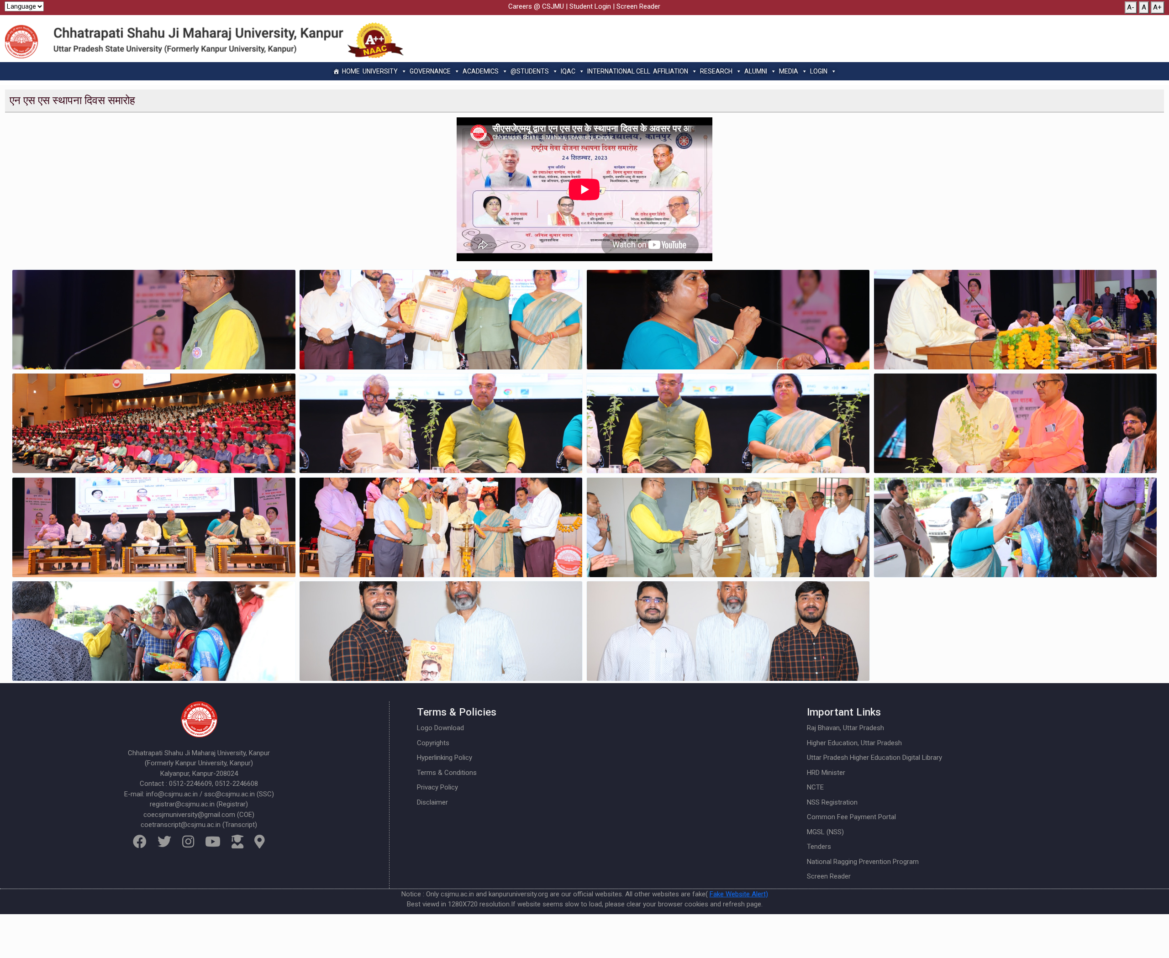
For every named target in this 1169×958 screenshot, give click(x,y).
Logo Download (440, 728)
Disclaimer (432, 802)
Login (818, 71)
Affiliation (670, 71)
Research (716, 71)
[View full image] (153, 319)
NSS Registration (832, 802)
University (380, 71)
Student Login (590, 6)
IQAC (568, 71)
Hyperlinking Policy (444, 757)
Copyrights (433, 743)
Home (351, 71)
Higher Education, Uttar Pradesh (854, 743)
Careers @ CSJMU (536, 6)
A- (1130, 7)
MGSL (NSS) (825, 832)
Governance (430, 71)
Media (788, 71)
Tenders (819, 846)
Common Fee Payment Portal (851, 817)
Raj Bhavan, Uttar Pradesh (845, 728)
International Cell (618, 71)
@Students (530, 71)
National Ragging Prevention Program (863, 862)
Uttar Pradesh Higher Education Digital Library (874, 757)
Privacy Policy (437, 787)
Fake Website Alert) (739, 894)
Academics (481, 71)
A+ (1157, 7)
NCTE (815, 787)
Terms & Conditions (447, 773)
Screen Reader (638, 6)
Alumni (755, 71)
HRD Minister (826, 773)
